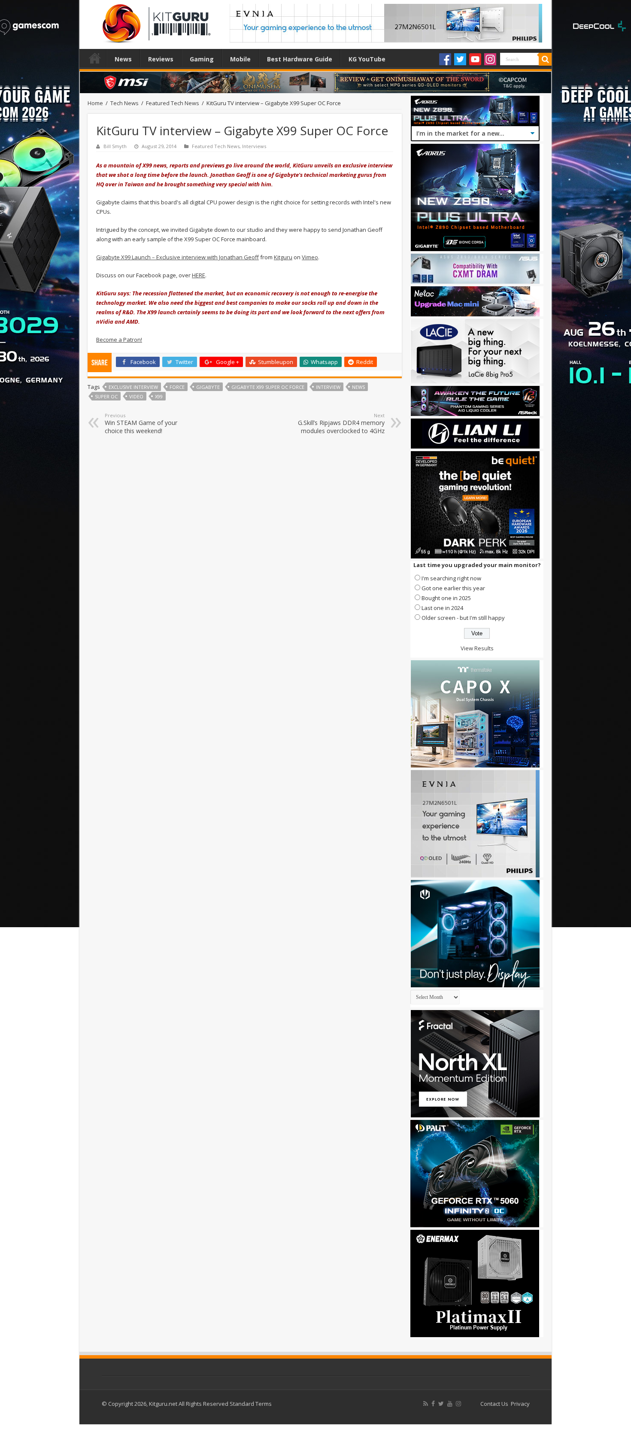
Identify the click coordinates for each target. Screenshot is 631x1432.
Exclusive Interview (133, 387)
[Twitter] (460, 59)
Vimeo (310, 257)
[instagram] (458, 1404)
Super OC (106, 396)
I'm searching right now (451, 578)
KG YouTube (367, 59)
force (177, 387)
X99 (159, 396)
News (123, 59)
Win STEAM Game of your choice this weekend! (141, 423)
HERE (198, 275)
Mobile (240, 59)
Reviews (160, 59)
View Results (477, 648)
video (136, 396)
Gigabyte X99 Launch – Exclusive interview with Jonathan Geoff (177, 257)
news (358, 387)
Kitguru (283, 257)
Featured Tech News (172, 103)
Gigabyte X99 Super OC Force (267, 387)
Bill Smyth (115, 146)
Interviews (254, 146)
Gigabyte (208, 387)
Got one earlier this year (453, 588)
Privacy (520, 1404)
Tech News (124, 103)
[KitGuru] (154, 20)
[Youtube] (475, 59)
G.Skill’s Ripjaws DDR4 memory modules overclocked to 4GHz (341, 423)
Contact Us (494, 1404)
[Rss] (425, 1404)
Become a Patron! (119, 339)
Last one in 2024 (442, 608)
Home (95, 58)
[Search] (545, 59)
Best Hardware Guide (299, 59)
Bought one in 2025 (446, 598)
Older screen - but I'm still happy (463, 618)
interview (328, 387)
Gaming (202, 59)
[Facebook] (445, 59)
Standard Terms (251, 1404)
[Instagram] (490, 59)
